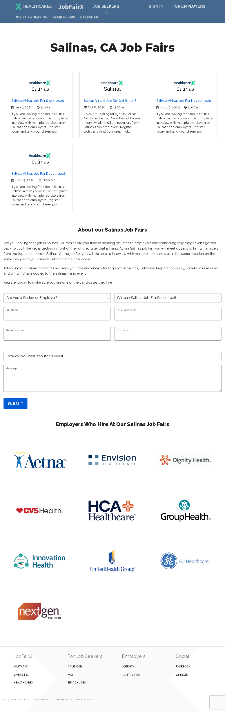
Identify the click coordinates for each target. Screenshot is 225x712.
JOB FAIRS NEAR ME (31, 17)
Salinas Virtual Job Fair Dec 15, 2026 (38, 173)
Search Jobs (77, 682)
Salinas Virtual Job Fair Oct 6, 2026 (110, 100)
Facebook (183, 666)
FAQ (70, 674)
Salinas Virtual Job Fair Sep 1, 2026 (37, 100)
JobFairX (128, 666)
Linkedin (182, 674)
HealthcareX (37, 6)
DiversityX (21, 674)
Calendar (89, 17)
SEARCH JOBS (64, 17)
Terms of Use (64, 699)
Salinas (40, 88)
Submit (15, 403)
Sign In (156, 6)
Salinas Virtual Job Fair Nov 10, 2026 (183, 100)
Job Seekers (106, 6)
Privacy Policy (85, 699)
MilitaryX (21, 666)
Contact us (131, 674)
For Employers (188, 6)
